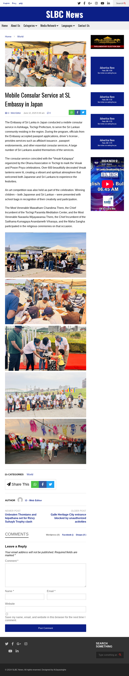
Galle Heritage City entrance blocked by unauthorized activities (68, 518)
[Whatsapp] (72, 112)
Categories (29, 26)
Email (51, 591)
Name (9, 591)
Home (5, 26)
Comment (11, 560)
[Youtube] (102, 3)
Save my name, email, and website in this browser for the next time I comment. (45, 619)
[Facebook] (84, 3)
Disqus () (81, 535)
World (30, 474)
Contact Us (84, 26)
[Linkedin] (108, 3)
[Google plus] (90, 3)
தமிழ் (21, 3)
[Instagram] (96, 3)
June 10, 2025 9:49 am (34, 113)
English (6, 3)
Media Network (48, 26)
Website (10, 603)
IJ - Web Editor (14, 113)
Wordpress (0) (53, 535)
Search (120, 3)
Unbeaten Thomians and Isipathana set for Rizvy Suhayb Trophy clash (20, 518)
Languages (67, 26)
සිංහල (14, 3)
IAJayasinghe (60, 670)
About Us (15, 26)
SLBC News (64, 14)
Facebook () (68, 535)
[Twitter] (79, 3)
